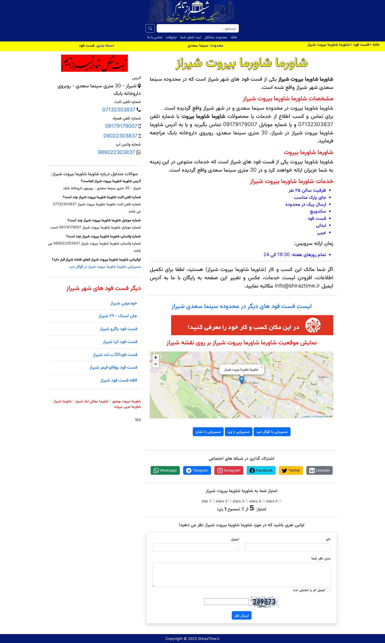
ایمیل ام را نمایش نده (309, 590)
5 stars (272, 501)
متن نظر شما (320, 558)
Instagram (231, 470)
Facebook (264, 470)
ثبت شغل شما (190, 37)
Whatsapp (168, 470)
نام (328, 539)
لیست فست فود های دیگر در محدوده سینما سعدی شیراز (242, 306)
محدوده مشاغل (216, 37)
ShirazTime (322, 416)
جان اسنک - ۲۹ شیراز (118, 315)
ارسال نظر (242, 615)
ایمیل (235, 539)
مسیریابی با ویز (239, 431)
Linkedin (322, 470)
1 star (206, 501)
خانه (234, 37)
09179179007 (121, 126)
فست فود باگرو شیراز (118, 328)
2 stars (221, 501)
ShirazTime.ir (209, 638)
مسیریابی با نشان (208, 431)
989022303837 (116, 152)
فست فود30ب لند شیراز (115, 354)
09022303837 (120, 136)
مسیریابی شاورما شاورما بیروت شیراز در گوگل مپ (105, 266)
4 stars (255, 501)
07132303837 (118, 110)
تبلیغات (171, 37)
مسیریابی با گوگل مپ (272, 431)
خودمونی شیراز (124, 303)
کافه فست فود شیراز (118, 380)
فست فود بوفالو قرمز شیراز (113, 367)
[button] (241, 380)
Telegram (199, 470)
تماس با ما (154, 37)
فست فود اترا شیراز (120, 341)
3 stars (238, 501)
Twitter (293, 470)
